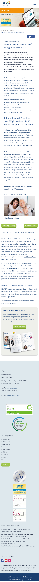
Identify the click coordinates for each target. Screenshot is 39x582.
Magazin (12, 30)
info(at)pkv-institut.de (13, 395)
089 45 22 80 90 (12, 388)
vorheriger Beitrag (9, 226)
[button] (31, 36)
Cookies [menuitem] (28, 580)
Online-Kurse (5, 442)
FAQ (2, 460)
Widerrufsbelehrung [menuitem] (16, 580)
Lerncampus (5, 447)
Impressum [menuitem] (17, 577)
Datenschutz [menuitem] (27, 577)
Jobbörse (4, 452)
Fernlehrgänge (6, 439)
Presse (3, 457)
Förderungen (5, 449)
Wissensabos (5, 444)
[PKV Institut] (6, 3)
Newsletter (4, 454)
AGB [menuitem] (9, 577)
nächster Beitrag (30, 226)
